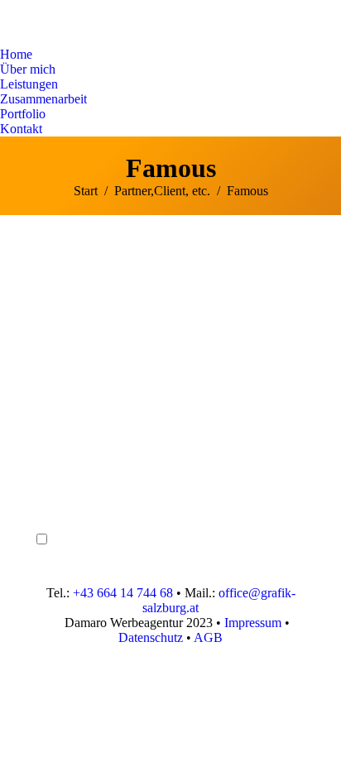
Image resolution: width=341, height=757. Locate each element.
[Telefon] (49, 405)
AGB (208, 637)
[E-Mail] (49, 430)
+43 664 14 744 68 (123, 593)
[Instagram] (49, 480)
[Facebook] (49, 455)
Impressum (252, 623)
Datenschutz (150, 637)
